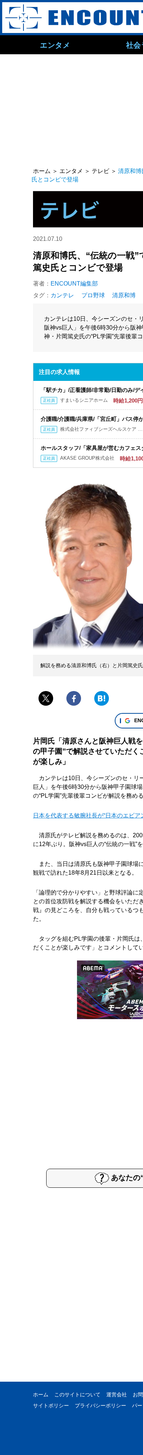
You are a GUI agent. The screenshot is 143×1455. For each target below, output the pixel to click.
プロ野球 (93, 295)
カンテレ (62, 295)
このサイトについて (77, 1394)
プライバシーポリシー (100, 1405)
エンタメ (55, 44)
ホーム (40, 1394)
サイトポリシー (51, 1405)
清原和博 (124, 295)
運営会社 (116, 1394)
